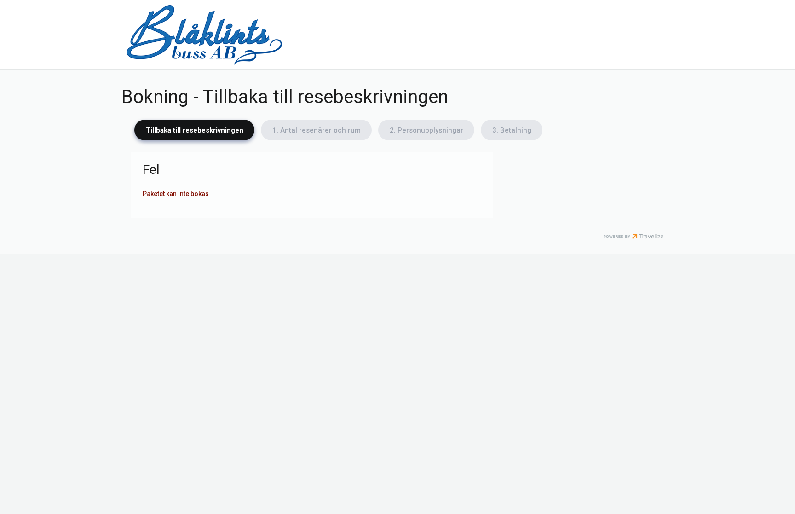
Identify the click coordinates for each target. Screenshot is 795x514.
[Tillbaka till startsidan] (204, 34)
